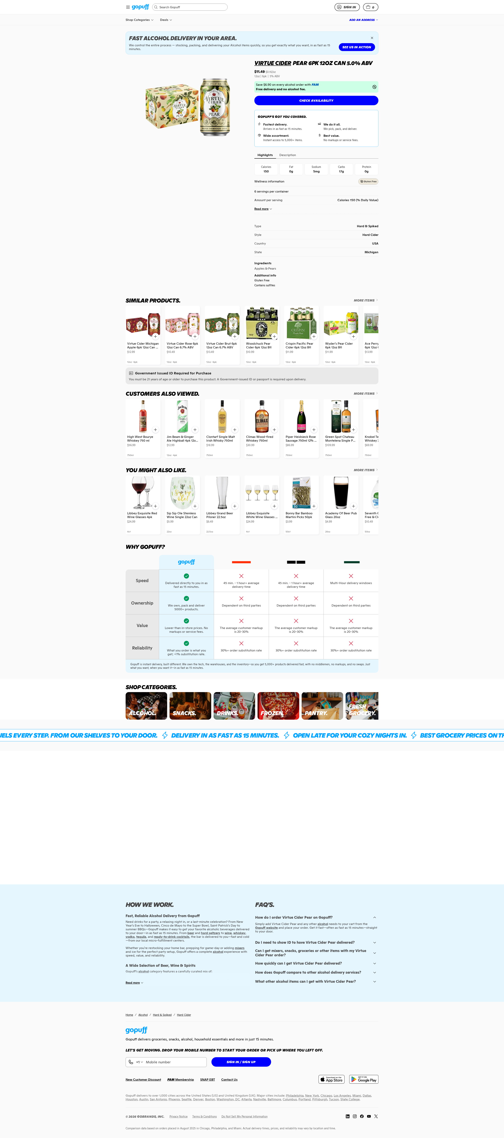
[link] (140, 7)
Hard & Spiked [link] (162, 1014)
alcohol (323, 924)
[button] (370, 7)
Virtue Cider (272, 63)
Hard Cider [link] (184, 1014)
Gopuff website (266, 928)
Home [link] (129, 1014)
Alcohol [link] (143, 1014)
